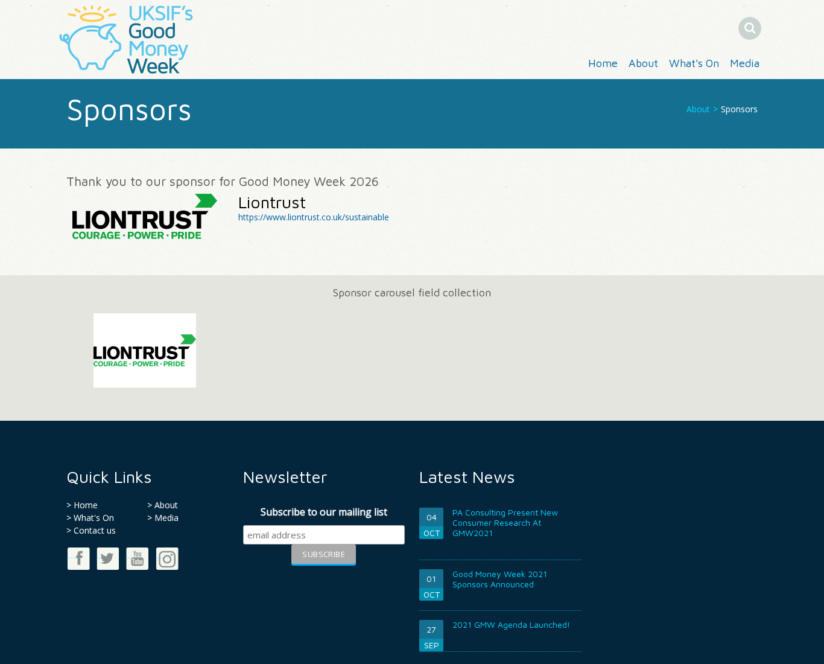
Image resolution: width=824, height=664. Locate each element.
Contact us (95, 530)
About (643, 63)
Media (744, 63)
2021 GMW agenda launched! (511, 624)
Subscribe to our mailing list (324, 512)
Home (603, 63)
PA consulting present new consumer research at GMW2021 (505, 522)
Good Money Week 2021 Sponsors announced (499, 579)
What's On (694, 63)
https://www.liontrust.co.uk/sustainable (313, 217)
